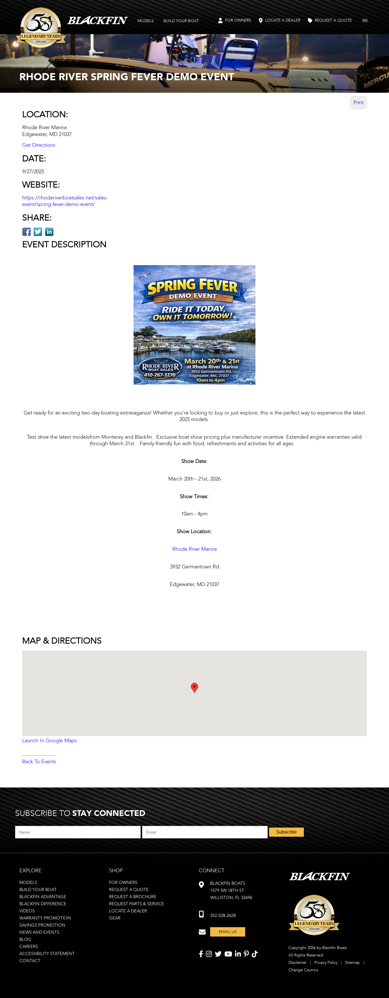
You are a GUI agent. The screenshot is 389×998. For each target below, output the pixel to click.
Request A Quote (333, 20)
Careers (28, 946)
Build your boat (38, 889)
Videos (27, 911)
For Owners (238, 20)
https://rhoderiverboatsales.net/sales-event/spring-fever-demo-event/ (65, 201)
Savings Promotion (42, 925)
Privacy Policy (325, 962)
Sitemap (352, 962)
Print (358, 102)
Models (28, 882)
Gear (114, 918)
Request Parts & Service (136, 903)
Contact (29, 960)
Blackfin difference (42, 903)
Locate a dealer (128, 911)
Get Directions (38, 145)
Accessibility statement (47, 953)
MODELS (146, 20)
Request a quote (129, 889)
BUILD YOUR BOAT (181, 20)
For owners (123, 882)
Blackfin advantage (42, 896)
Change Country (303, 970)
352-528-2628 (223, 915)
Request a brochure (132, 896)
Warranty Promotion (45, 918)
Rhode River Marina (194, 549)
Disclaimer (297, 962)
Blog (25, 939)
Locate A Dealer (282, 20)
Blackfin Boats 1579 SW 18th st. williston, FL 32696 (231, 890)
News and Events (39, 932)
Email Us (228, 931)
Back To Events (39, 761)
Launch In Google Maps (49, 740)
